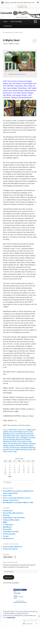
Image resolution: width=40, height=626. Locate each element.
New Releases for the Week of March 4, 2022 (18, 502)
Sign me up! (8, 577)
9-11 (24, 430)
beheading (6, 434)
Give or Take (7, 495)
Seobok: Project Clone (10, 500)
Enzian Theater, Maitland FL (12, 547)
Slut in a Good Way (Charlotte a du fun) (16, 498)
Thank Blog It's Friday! (11, 531)
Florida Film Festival (10, 549)
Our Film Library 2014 (15, 444)
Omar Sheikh (22, 442)
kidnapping (12, 440)
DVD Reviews (10, 438)
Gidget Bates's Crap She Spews (14, 517)
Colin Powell (19, 434)
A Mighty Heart (11, 40)
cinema (12, 434)
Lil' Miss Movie (8, 525)
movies (14, 442)
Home (5, 21)
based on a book (27, 432)
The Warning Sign (9, 534)
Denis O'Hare (15, 436)
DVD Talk (6, 515)
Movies (16, 596)
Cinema (21, 596)
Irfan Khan (32, 438)
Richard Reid (20, 446)
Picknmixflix (7, 529)
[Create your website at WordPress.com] (20, 2)
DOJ (4, 438)
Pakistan (25, 444)
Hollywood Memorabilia (11, 520)
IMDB (5, 522)
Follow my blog (20, 601)
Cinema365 (17, 593)
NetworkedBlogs (18, 589)
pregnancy (12, 446)
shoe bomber (29, 446)
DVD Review (13, 430)
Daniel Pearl (7, 436)
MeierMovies (7, 527)
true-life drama (14, 448)
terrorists (6, 448)
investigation (24, 438)
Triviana (5, 536)
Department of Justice (27, 436)
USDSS (17, 450)
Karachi (5, 440)
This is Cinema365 (16, 21)
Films (17, 438)
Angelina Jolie (7, 432)
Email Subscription (10, 562)
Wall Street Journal (26, 450)
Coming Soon (8, 26)
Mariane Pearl (20, 440)
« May (9, 476)
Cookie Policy (11, 617)
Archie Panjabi (17, 432)
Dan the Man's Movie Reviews (13, 513)
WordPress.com (8, 538)
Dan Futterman (28, 434)
